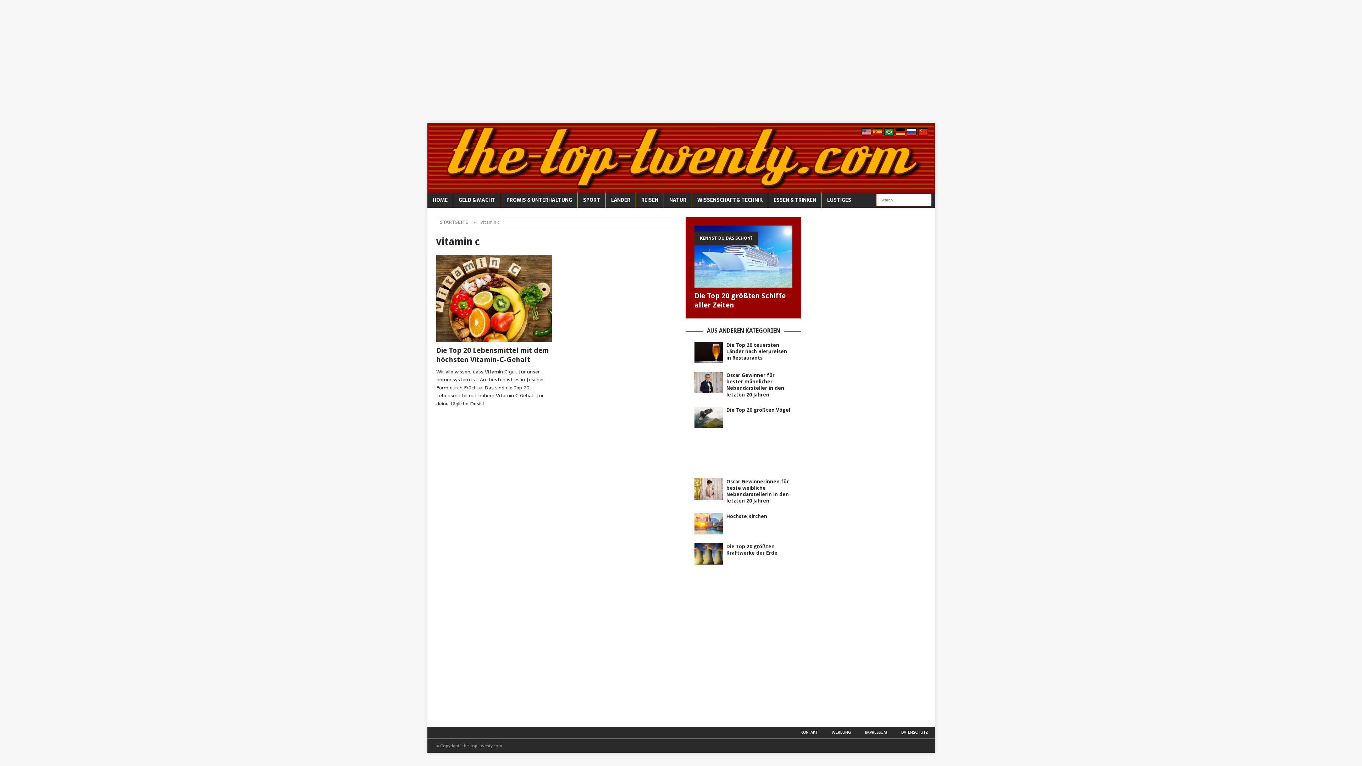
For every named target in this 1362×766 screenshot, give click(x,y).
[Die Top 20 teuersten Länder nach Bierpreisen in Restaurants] (708, 352)
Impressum (876, 732)
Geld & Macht (477, 200)
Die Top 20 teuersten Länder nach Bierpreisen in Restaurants (756, 351)
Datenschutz (914, 732)
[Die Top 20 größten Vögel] (708, 417)
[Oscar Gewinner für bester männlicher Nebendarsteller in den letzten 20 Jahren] (708, 382)
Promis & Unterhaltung (539, 200)
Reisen (649, 200)
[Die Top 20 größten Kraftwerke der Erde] (708, 554)
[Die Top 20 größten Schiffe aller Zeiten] (743, 257)
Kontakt (809, 732)
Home (440, 200)
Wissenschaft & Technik (730, 200)
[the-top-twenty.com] (681, 189)
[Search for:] (903, 200)
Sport (591, 200)
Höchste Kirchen (746, 516)
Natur (677, 200)
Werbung (841, 732)
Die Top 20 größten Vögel (758, 410)
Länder (620, 200)
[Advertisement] (681, 61)
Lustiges (839, 200)
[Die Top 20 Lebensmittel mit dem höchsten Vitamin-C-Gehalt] (494, 298)
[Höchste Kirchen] (708, 523)
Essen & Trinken (795, 200)
